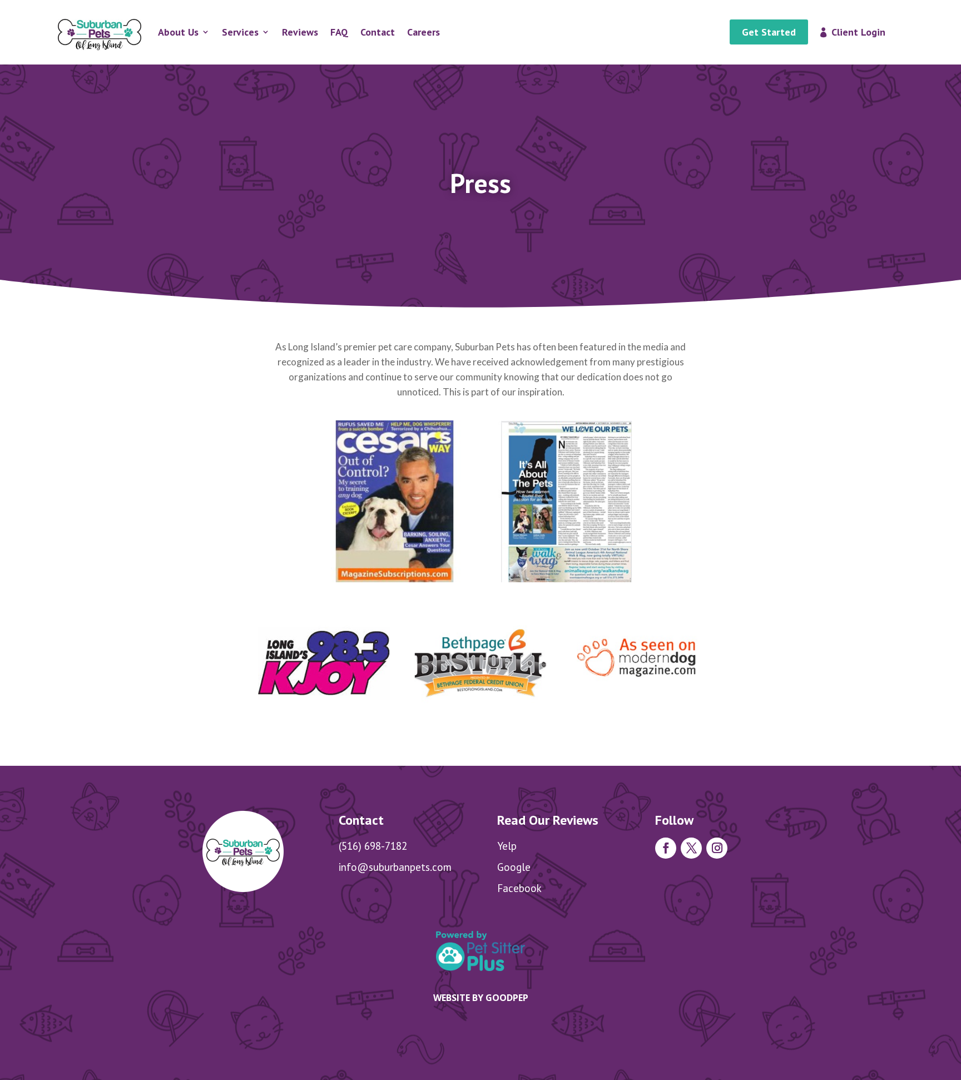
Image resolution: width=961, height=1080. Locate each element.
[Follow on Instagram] (716, 848)
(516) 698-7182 (373, 846)
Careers (423, 32)
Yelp (507, 846)
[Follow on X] (691, 848)
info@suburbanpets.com (395, 867)
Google (514, 867)
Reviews (300, 32)
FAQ (339, 32)
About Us (178, 32)
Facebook (519, 888)
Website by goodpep (480, 998)
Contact (377, 32)
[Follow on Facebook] (665, 848)
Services (240, 32)
